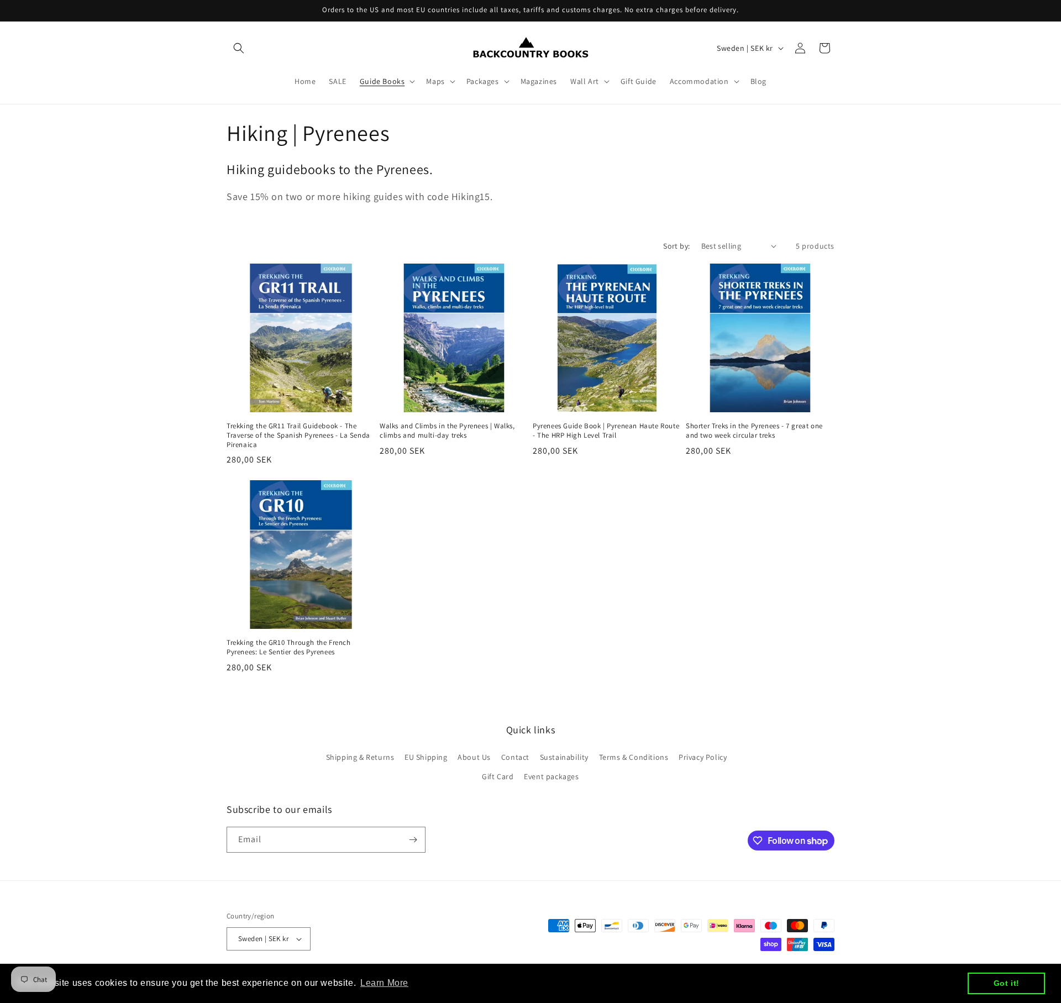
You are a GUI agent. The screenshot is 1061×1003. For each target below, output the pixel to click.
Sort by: (676, 246)
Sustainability (564, 757)
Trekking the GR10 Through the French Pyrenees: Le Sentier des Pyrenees (289, 647)
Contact (515, 757)
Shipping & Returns (360, 757)
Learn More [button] (384, 983)
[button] (239, 48)
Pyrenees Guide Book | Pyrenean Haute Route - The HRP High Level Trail (606, 431)
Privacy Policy (703, 757)
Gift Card (497, 776)
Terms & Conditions (634, 757)
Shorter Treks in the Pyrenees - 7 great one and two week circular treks (754, 431)
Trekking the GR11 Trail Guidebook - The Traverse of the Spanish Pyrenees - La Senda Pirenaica (298, 435)
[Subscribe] (413, 840)
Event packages (551, 776)
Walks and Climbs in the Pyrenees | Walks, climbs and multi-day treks (447, 431)
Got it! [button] (1007, 983)
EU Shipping (426, 757)
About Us (474, 757)
